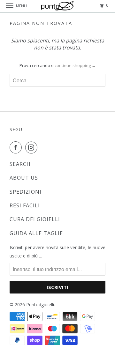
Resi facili (25, 205)
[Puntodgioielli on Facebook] (17, 147)
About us (24, 177)
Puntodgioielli (40, 304)
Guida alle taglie (36, 233)
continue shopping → (75, 65)
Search (20, 163)
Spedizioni (26, 191)
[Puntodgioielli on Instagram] (32, 147)
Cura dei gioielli (35, 219)
